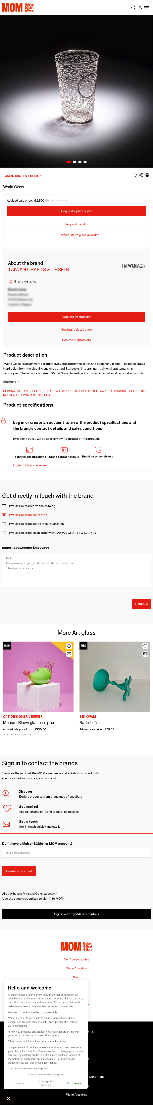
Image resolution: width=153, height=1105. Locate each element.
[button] (8, 1098)
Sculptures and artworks (51, 391)
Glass (133, 391)
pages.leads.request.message (25, 548)
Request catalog (76, 224)
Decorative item (15, 391)
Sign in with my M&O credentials (76, 914)
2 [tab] (74, 162)
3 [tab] (79, 162)
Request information (76, 317)
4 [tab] (85, 162)
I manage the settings (45, 1083)
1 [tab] (68, 162)
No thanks (18, 1083)
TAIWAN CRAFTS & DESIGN (37, 395)
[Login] (140, 8)
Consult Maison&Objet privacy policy (28, 1068)
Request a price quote (76, 211)
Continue (141, 604)
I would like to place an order (79, 235)
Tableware (99, 391)
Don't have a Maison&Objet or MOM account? (37, 844)
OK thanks (74, 1083)
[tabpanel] (76, 91)
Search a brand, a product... (133, 7)
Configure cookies (76, 959)
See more (10, 382)
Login (17, 465)
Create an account (37, 465)
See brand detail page (76, 329)
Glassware (118, 391)
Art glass (82, 391)
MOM (18, 7)
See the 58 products (76, 340)
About (76, 977)
